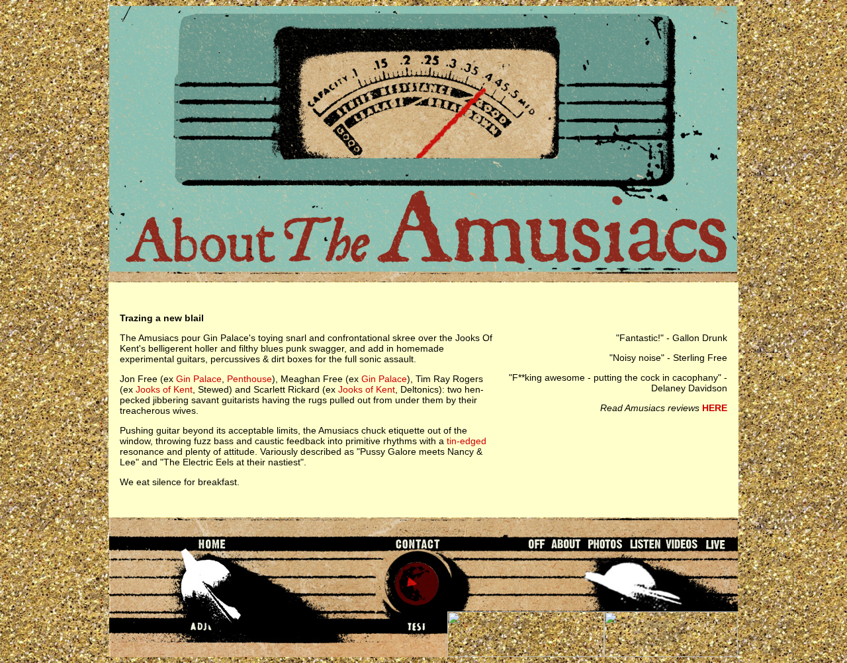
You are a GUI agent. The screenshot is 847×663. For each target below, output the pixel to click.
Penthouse (249, 378)
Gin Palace (199, 378)
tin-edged (466, 441)
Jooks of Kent (164, 389)
